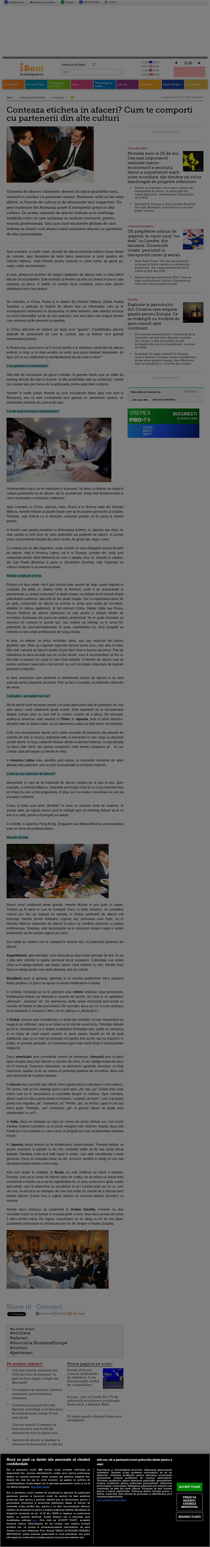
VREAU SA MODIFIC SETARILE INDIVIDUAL (189, 1502)
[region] (105, 1500)
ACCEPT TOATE (189, 1486)
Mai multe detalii (40, 1487)
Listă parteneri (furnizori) (111, 1500)
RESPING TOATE (189, 1516)
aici (35, 1520)
